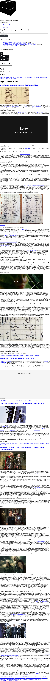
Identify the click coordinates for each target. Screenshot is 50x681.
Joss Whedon (44, 678)
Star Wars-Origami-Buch (26, 435)
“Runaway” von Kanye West (10, 235)
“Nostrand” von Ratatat (25, 154)
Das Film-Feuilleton (28, 77)
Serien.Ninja (8, 361)
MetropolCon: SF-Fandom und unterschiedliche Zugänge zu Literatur (17, 43)
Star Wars (5, 444)
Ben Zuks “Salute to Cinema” (36, 106)
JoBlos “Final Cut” (23, 106)
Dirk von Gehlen (10, 77)
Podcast (30, 400)
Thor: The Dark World (32, 679)
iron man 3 (33, 678)
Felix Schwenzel (43, 77)
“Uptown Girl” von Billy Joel (6, 245)
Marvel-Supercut (28, 148)
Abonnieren (3, 35)
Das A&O (17, 77)
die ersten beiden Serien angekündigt (18, 614)
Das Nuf (21, 77)
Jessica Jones (38, 678)
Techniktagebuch (14, 78)
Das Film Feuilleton (25, 443)
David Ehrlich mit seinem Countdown (11, 106)
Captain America (31, 676)
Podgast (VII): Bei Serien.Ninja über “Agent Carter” (17, 358)
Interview (11, 355)
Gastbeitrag (11, 443)
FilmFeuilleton (3, 362)
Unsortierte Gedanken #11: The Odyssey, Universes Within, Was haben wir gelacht (20, 44)
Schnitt (27, 355)
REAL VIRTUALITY (4, 18)
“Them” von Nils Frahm (31, 250)
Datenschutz (5, 27)
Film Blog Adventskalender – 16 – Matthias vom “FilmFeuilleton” (22, 403)
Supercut (31, 355)
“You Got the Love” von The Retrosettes (27, 229)
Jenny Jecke (42, 443)
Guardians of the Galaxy (20, 678)
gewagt (28, 674)
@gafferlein (12, 430)
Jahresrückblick (16, 355)
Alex (6, 355)
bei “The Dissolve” (37, 673)
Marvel (1, 679)
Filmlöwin (2, 78)
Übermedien (7, 78)
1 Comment (15, 444)
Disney (13, 678)
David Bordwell (3, 77)
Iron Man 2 (28, 678)
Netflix (23, 679)
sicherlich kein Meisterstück (41, 601)
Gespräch (16, 676)
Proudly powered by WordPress (11, 680)
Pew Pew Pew (36, 77)
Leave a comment (41, 400)
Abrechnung (39, 473)
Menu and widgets (4, 22)
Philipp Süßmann (25, 400)
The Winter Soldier (36, 487)
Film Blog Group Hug (34, 443)
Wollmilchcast (37, 430)
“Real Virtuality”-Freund (23, 112)
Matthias (46, 361)
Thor (26, 679)
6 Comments (39, 679)
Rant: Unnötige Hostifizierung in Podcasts (11, 45)
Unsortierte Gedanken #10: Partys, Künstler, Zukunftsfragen (15, 46)
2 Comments (36, 355)
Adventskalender (17, 443)
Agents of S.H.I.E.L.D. (22, 676)
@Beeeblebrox (5, 426)
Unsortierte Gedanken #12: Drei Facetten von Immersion (14, 42)
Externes (8, 400)
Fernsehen (13, 400)
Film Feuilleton (40, 112)
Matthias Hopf (23, 355)
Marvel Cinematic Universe (9, 679)
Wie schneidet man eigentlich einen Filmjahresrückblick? (19, 85)
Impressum (5, 26)
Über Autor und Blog (7, 24)
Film (8, 355)
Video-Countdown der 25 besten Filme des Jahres (34, 185)
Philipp (1, 361)
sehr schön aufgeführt (42, 541)
